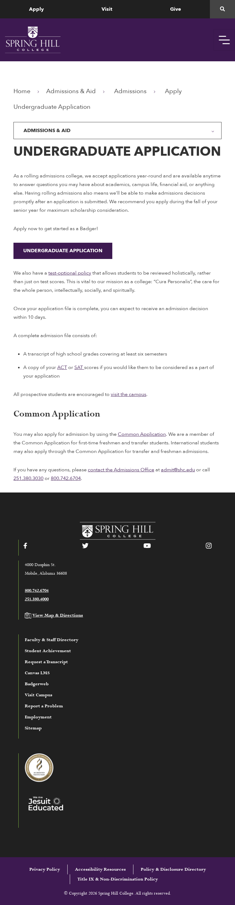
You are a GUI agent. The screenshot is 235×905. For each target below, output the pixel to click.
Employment (38, 717)
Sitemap (33, 728)
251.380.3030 (28, 478)
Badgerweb (37, 684)
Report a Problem (44, 706)
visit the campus (128, 394)
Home (21, 91)
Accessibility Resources (100, 869)
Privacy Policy (44, 869)
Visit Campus (38, 695)
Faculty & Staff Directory (51, 640)
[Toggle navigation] (224, 40)
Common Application (142, 434)
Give (175, 9)
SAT (79, 367)
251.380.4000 (37, 599)
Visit (107, 9)
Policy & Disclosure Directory (173, 869)
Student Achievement (48, 651)
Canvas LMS (37, 673)
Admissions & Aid (71, 91)
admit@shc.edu (178, 469)
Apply (36, 9)
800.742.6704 (66, 478)
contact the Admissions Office (121, 469)
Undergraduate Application (63, 250)
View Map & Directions (57, 615)
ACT (62, 367)
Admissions (130, 91)
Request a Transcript (46, 662)
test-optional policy (69, 273)
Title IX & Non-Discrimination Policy (117, 879)
